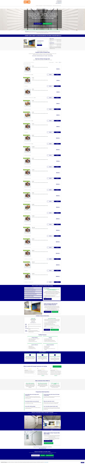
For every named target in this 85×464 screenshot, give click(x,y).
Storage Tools (40, 5)
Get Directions (47, 329)
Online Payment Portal (56, 5)
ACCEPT (82, 462)
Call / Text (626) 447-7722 (47, 23)
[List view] (59, 62)
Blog (60, 5)
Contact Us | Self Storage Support (47, 5)
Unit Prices (37, 5)
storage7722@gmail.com (33, 322)
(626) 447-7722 (39, 43)
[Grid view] (60, 62)
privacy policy (46, 462)
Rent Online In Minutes (38, 23)
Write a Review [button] (57, 366)
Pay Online (42, 455)
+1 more (32, 74)
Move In (57, 74)
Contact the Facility (54, 329)
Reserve (50, 74)
